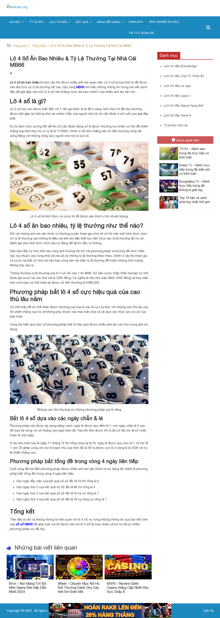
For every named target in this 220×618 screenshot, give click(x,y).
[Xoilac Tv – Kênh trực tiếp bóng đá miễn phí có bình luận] (167, 165)
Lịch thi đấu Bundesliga (180, 66)
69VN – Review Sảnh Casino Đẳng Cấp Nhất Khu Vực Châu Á (127, 588)
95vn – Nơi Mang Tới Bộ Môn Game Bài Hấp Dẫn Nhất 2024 (27, 588)
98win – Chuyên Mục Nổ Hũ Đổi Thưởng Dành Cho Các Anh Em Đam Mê (78, 588)
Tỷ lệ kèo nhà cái (176, 125)
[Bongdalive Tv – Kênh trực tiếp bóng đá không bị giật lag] (167, 182)
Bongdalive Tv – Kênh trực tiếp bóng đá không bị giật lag (194, 186)
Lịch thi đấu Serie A (177, 115)
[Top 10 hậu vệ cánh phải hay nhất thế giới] (167, 198)
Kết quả (82, 22)
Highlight (136, 21)
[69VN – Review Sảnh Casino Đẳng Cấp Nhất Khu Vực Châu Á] (128, 557)
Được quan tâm (188, 140)
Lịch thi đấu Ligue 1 (177, 95)
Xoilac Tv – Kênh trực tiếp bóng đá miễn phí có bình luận (194, 169)
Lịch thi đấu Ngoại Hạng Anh (183, 105)
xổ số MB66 (24, 524)
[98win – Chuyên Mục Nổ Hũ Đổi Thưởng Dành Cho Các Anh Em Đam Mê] (79, 557)
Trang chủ (20, 46)
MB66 (80, 87)
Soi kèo (14, 22)
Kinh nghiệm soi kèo (164, 21)
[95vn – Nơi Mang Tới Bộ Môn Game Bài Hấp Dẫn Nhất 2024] (30, 557)
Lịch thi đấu (58, 22)
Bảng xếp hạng (108, 22)
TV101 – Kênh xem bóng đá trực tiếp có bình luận (194, 153)
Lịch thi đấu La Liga (177, 86)
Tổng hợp (39, 45)
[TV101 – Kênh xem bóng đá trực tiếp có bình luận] (167, 149)
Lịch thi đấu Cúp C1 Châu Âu (184, 76)
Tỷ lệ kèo (36, 21)
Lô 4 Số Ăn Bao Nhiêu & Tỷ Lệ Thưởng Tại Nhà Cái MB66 (90, 45)
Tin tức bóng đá (141, 33)
